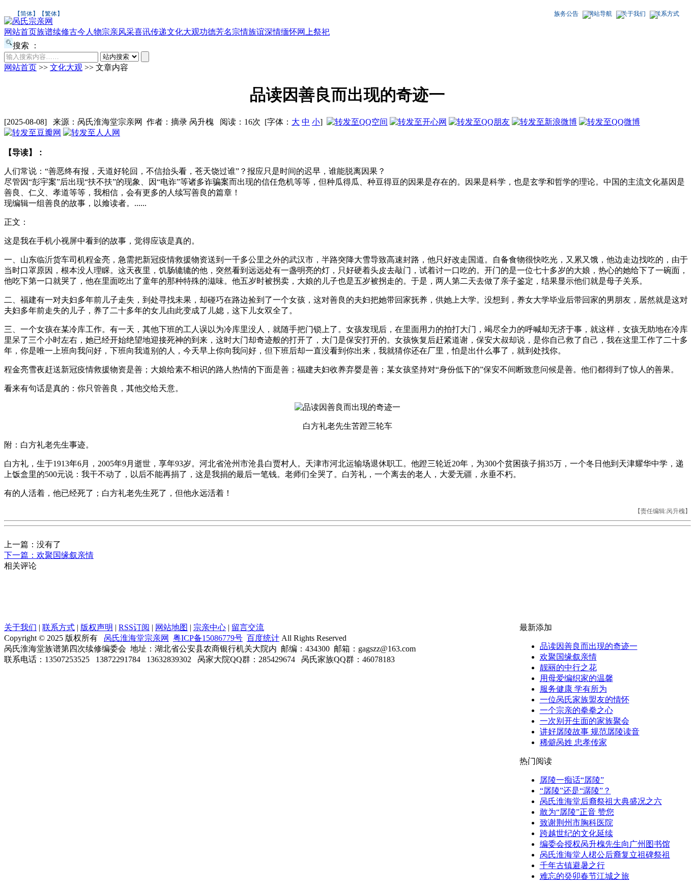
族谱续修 (53, 31)
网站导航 (600, 13)
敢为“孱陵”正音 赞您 (577, 812)
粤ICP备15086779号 (208, 638)
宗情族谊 (248, 31)
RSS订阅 (134, 627)
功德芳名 (215, 31)
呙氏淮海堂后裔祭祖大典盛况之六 (601, 801)
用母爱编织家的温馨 (576, 678)
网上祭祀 (313, 31)
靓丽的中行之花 (568, 667)
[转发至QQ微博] (609, 121)
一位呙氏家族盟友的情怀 (584, 699)
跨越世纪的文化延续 (576, 833)
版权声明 (96, 627)
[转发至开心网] (418, 121)
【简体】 (26, 13)
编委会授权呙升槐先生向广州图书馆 (605, 844)
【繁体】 (51, 13)
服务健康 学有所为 (573, 689)
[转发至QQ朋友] (479, 121)
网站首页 (20, 31)
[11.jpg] (347, 407)
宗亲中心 (209, 627)
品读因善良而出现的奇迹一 (589, 646)
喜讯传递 (150, 31)
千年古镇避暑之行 (572, 865)
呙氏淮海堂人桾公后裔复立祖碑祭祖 (605, 854)
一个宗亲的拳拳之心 (576, 710)
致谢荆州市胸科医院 (576, 822)
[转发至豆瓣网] (32, 132)
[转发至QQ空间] (357, 121)
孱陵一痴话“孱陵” (572, 780)
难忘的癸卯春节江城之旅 (584, 876)
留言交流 (247, 627)
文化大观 (183, 31)
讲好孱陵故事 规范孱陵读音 (590, 731)
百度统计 (263, 638)
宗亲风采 (118, 31)
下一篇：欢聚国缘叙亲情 (49, 555)
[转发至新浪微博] (544, 121)
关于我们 (633, 13)
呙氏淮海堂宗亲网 (136, 638)
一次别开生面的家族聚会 (584, 721)
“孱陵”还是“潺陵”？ (575, 790)
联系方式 (667, 13)
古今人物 (85, 31)
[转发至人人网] (91, 132)
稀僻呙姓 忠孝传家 (573, 742)
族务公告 (566, 13)
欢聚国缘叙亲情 (568, 656)
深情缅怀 (281, 31)
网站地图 (171, 627)
